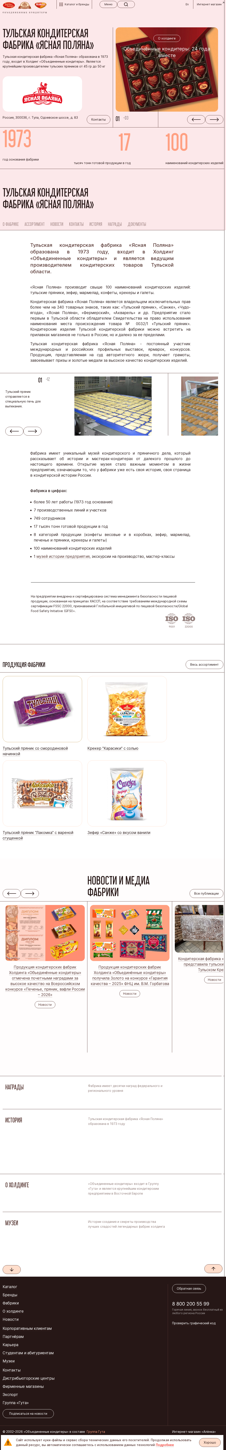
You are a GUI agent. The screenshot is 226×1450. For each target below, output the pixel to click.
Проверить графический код (194, 1323)
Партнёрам (13, 1336)
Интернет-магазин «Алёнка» (194, 1431)
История (95, 224)
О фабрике (11, 224)
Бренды (10, 1295)
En (187, 4)
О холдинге (13, 1311)
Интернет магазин (209, 4)
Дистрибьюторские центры (29, 1378)
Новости (56, 224)
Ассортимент (34, 224)
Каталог (10, 1287)
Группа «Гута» (16, 1403)
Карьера (10, 1345)
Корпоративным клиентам (27, 1328)
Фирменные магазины (23, 1386)
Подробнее (165, 1445)
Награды (115, 224)
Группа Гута (96, 1431)
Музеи (9, 1361)
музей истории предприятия (63, 556)
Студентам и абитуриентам (28, 1353)
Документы (137, 224)
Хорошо (210, 1442)
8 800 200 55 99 (190, 1304)
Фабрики (11, 1303)
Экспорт (10, 1394)
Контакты (76, 224)
